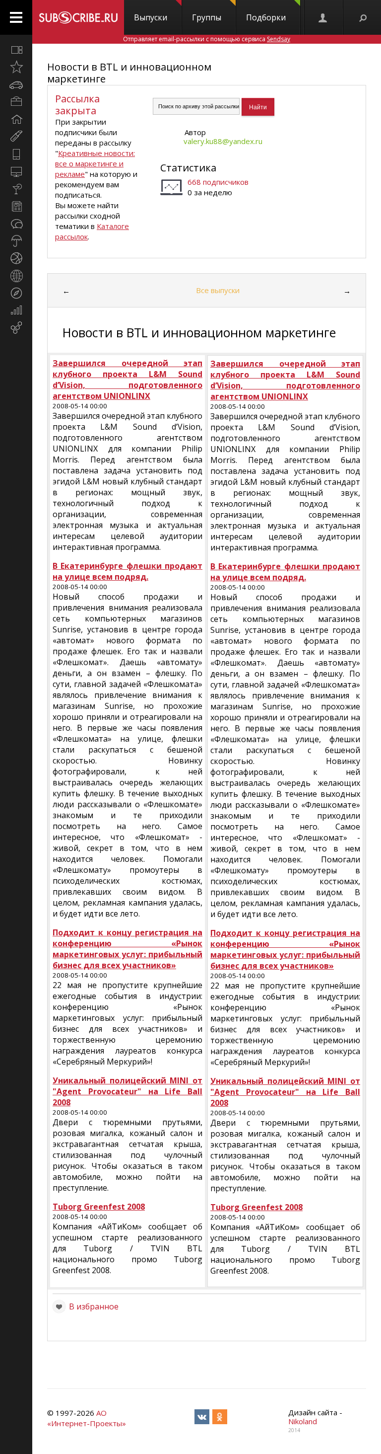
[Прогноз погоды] (16, 240)
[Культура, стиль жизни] (16, 188)
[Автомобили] (16, 84)
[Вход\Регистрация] (323, 17)
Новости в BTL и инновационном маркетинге (129, 72)
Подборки (266, 17)
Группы (206, 17)
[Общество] (16, 223)
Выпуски (150, 17)
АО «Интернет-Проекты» (86, 1418)
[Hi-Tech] (16, 154)
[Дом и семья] (16, 119)
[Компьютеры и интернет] (16, 171)
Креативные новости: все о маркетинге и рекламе (95, 163)
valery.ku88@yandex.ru (223, 141)
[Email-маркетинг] (16, 327)
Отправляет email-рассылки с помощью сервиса (206, 39)
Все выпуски (218, 290)
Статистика (188, 167)
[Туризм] (16, 293)
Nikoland (302, 1421)
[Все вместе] (16, 49)
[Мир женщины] (16, 136)
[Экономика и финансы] (16, 310)
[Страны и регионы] (16, 275)
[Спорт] (16, 258)
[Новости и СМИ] (16, 206)
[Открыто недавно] (16, 67)
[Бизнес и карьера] (16, 101)
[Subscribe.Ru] (78, 17)
